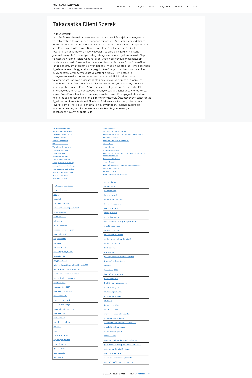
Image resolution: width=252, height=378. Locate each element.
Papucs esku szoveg (60, 156)
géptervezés (59, 348)
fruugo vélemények (62, 300)
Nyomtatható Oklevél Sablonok (115, 174)
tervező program (111, 217)
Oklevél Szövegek (110, 171)
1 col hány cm (109, 248)
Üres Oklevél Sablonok (111, 150)
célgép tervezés (61, 335)
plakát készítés (60, 256)
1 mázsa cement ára (112, 296)
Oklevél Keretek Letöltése (112, 168)
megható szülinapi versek (115, 327)
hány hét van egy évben (114, 274)
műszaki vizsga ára (112, 287)
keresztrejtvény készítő (63, 252)
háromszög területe (112, 353)
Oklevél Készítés (109, 162)
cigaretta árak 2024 (62, 287)
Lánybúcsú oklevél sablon (62, 134)
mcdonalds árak (60, 296)
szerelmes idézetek (62, 203)
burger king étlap (111, 305)
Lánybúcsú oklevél (145, 6)
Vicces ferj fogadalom (60, 150)
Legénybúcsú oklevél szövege (63, 166)
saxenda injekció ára (113, 292)
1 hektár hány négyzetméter (116, 283)
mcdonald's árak (61, 313)
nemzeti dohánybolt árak (64, 278)
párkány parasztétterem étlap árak (119, 257)
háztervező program (113, 331)
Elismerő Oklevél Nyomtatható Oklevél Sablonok (121, 165)
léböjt (56, 195)
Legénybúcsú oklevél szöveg (63, 163)
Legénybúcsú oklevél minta (62, 172)
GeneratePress (142, 373)
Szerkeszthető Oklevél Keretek (114, 131)
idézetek (57, 199)
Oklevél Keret (108, 144)
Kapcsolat (192, 6)
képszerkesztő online (113, 204)
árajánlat (57, 243)
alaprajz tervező (111, 208)
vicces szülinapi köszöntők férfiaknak (120, 323)
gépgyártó (58, 357)
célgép (57, 331)
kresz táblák (109, 265)
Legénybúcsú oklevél (171, 6)
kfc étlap (108, 301)
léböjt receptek (60, 190)
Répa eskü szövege (59, 178)
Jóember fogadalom (60, 141)
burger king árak (111, 309)
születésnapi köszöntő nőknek (117, 349)
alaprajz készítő (110, 213)
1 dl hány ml (109, 252)
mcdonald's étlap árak (63, 291)
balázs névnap (110, 191)
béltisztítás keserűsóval (63, 186)
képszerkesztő (110, 195)
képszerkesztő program (64, 230)
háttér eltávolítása (61, 234)
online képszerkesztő (113, 199)
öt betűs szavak (60, 225)
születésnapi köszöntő (113, 235)
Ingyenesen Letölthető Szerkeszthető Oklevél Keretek (123, 134)
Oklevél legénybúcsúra (61, 160)
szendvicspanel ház (62, 322)
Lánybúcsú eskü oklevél (61, 128)
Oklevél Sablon (123, 6)
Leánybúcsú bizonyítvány (62, 131)
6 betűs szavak (60, 217)
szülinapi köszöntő (112, 243)
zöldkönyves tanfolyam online (66, 274)
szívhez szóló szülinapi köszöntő (117, 239)
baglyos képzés (60, 260)
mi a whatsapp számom (114, 318)
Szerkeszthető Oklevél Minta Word (116, 141)
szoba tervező (110, 336)
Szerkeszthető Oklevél (111, 159)
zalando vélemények (63, 304)
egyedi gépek (60, 344)
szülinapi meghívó (111, 230)
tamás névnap (110, 186)
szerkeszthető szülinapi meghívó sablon (121, 221)
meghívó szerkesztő (112, 226)
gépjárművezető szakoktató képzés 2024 (71, 265)
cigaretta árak (59, 283)
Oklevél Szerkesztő (110, 137)
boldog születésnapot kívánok (66, 208)
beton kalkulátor (111, 279)
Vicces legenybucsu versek (62, 147)
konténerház (59, 318)
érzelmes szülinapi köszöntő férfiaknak (120, 340)
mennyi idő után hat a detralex (117, 314)
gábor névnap (110, 182)
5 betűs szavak (60, 212)
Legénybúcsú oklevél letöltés (63, 169)
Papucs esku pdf (58, 153)
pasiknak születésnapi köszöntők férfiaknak (122, 344)
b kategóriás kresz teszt (114, 261)
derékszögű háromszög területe (118, 358)
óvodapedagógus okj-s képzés (67, 269)
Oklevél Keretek (109, 147)
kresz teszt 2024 (111, 270)
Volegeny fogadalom (60, 144)
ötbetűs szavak (60, 221)
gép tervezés (59, 353)
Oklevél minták (65, 5)
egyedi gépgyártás (62, 340)
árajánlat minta (60, 239)
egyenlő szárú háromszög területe (118, 362)
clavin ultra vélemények (64, 309)
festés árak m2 (60, 247)
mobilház (57, 327)
